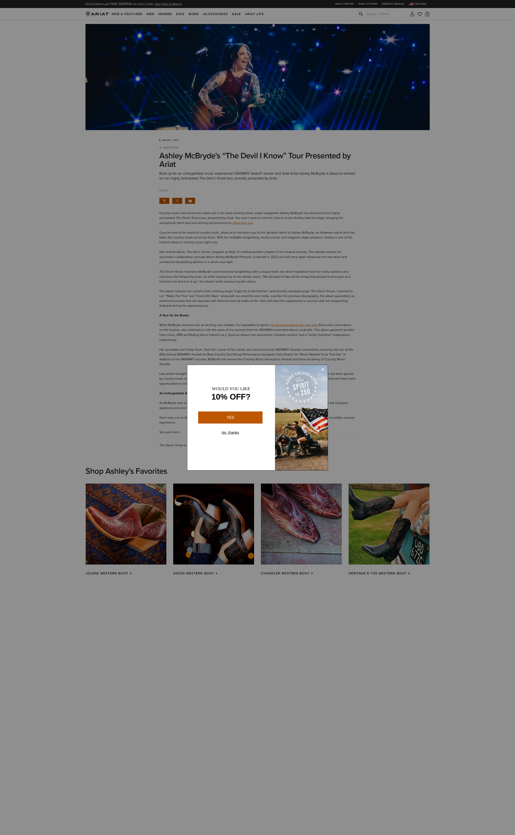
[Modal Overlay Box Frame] (257, 417)
